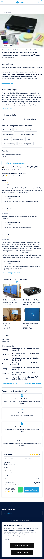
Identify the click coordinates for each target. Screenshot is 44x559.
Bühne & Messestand (27, 134)
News (26, 520)
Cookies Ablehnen (22, 552)
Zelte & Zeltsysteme (25, 144)
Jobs (12, 520)
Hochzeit (6, 139)
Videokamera (31, 130)
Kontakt (18, 520)
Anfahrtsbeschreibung (9, 383)
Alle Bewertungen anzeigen (11, 273)
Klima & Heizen (18, 139)
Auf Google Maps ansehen (33, 383)
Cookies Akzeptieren (22, 545)
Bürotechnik (7, 130)
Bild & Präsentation (9, 134)
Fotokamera (19, 130)
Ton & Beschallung (9, 144)
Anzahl (6, 467)
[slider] (8, 176)
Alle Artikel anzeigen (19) (10, 282)
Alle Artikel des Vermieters (10, 159)
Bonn (10, 50)
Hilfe (31, 520)
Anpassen (7, 539)
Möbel (29, 139)
